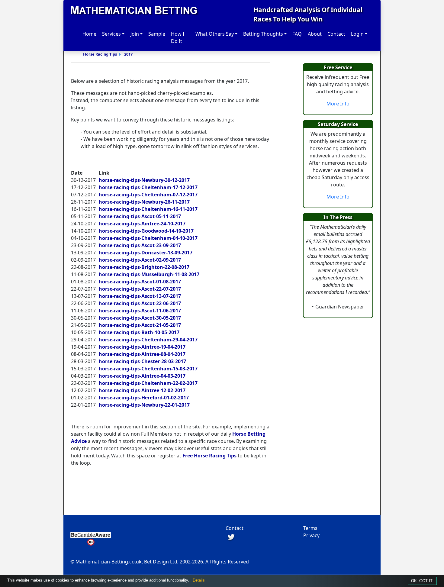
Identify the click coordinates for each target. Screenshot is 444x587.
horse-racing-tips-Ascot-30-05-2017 (140, 317)
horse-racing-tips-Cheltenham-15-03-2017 (148, 368)
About (315, 34)
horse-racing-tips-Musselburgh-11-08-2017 (149, 274)
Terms (310, 528)
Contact (336, 34)
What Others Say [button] (214, 34)
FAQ (297, 34)
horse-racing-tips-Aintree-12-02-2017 (142, 390)
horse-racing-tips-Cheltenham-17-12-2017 (148, 187)
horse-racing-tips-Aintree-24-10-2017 (142, 223)
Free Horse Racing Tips (209, 455)
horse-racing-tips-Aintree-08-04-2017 (142, 354)
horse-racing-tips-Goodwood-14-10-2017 (146, 230)
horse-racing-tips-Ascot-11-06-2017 (140, 310)
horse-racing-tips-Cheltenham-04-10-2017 (148, 238)
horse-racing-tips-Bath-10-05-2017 (139, 332)
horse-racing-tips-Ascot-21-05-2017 (140, 325)
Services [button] (111, 34)
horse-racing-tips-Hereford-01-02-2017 (144, 397)
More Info (338, 103)
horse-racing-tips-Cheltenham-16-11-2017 (148, 209)
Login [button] (357, 34)
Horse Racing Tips (100, 54)
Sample (156, 34)
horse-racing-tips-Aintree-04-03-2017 (142, 376)
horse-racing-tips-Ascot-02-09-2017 (140, 259)
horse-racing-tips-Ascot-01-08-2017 (140, 281)
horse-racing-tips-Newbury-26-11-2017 (144, 201)
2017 (128, 54)
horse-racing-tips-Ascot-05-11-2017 (140, 216)
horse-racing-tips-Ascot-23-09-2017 (140, 245)
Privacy (311, 535)
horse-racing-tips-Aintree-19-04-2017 (142, 346)
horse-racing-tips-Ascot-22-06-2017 (140, 303)
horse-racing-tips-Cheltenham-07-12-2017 (148, 194)
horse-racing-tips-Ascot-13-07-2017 (140, 296)
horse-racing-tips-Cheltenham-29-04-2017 (148, 339)
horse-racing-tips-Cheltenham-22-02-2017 (148, 383)
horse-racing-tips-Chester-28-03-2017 (142, 361)
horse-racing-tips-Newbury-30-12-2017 (144, 180)
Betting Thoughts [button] (263, 34)
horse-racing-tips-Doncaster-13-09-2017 (145, 252)
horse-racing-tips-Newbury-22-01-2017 (144, 405)
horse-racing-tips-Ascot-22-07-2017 (140, 288)
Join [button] (134, 34)
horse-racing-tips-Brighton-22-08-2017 (144, 267)
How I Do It (177, 37)
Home (89, 34)
